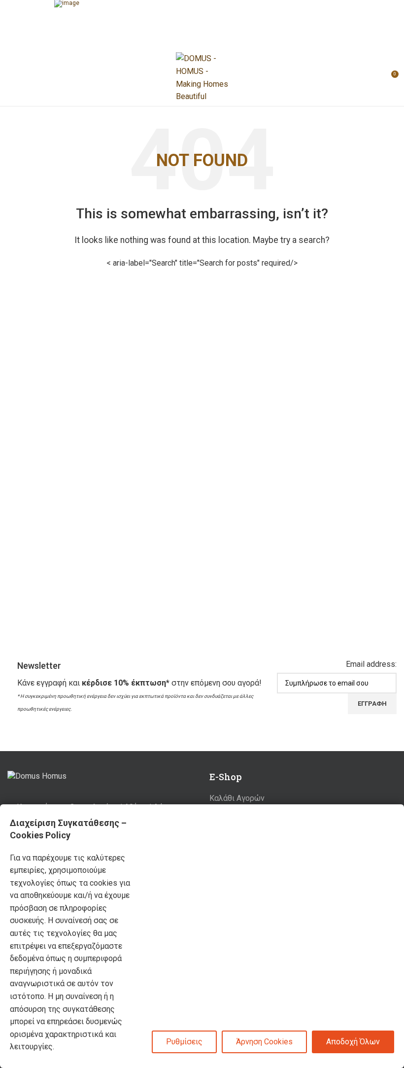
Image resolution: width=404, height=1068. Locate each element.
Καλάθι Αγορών (237, 798)
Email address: (371, 664)
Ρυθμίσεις (184, 1041)
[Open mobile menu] (11, 78)
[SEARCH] (289, 263)
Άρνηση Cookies (264, 1041)
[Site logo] (202, 77)
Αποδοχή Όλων (353, 1041)
